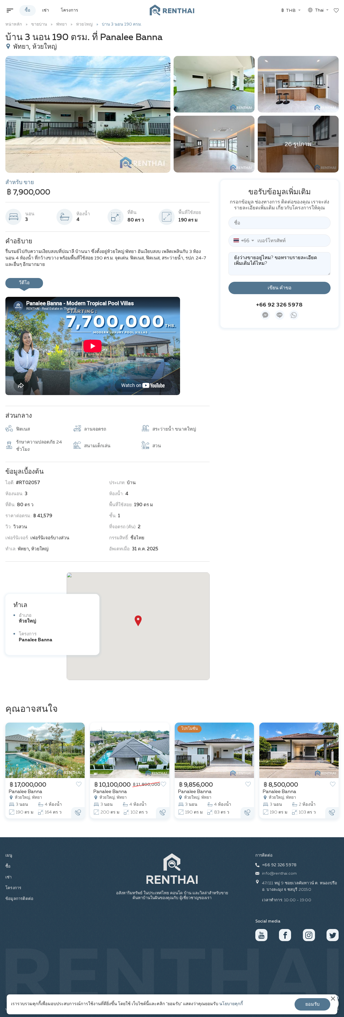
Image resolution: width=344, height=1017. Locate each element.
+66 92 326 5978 (279, 305)
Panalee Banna (35, 640)
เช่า (45, 10)
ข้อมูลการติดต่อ (17, 899)
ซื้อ (27, 10)
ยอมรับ (312, 1004)
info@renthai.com (279, 873)
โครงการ (69, 10)
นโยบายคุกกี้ (231, 1004)
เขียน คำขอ (280, 288)
